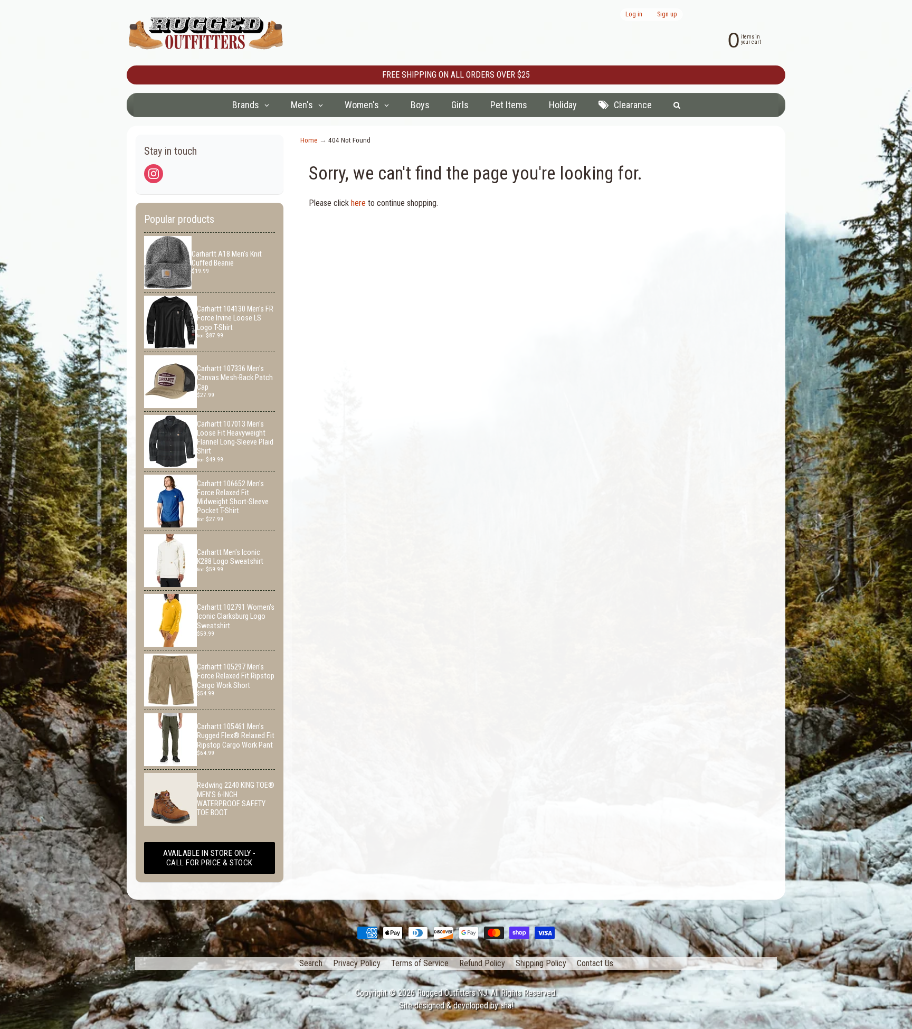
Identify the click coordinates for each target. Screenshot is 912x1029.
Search (310, 963)
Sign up (667, 14)
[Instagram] (153, 173)
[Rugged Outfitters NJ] (206, 33)
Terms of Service (420, 963)
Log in (633, 14)
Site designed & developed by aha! (456, 1005)
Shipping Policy (541, 963)
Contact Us (595, 963)
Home (309, 140)
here (358, 203)
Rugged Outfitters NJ (452, 993)
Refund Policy (482, 963)
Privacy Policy (357, 963)
